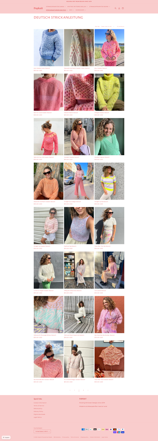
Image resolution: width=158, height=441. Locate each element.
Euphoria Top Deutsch (70, 246)
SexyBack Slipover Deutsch (102, 157)
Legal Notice (38, 417)
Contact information (95, 437)
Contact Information (40, 402)
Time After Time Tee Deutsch (102, 246)
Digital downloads (39, 414)
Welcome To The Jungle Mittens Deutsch (45, 335)
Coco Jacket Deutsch (100, 290)
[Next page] (88, 390)
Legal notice (105, 437)
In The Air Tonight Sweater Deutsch (43, 290)
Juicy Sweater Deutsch (101, 68)
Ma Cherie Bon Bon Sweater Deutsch (44, 379)
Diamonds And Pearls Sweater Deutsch (44, 201)
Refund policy (38, 408)
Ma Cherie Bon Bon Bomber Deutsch (105, 335)
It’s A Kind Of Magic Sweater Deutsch (74, 379)
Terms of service (75, 437)
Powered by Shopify (47, 437)
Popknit (40, 437)
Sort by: (97, 26)
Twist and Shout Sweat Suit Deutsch (74, 335)
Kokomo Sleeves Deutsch (71, 112)
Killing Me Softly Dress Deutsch (73, 290)
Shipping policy (84, 437)
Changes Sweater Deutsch (102, 112)
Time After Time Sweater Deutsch (104, 379)
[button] (55, 6)
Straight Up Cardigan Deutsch (72, 201)
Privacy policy (65, 437)
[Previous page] (70, 390)
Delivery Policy (38, 411)
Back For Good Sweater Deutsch (43, 112)
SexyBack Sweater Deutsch (71, 157)
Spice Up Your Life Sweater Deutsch (44, 157)
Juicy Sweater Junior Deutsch (42, 68)
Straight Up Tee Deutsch (101, 201)
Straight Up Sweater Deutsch (42, 246)
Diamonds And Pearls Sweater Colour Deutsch (77, 68)
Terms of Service (39, 405)
